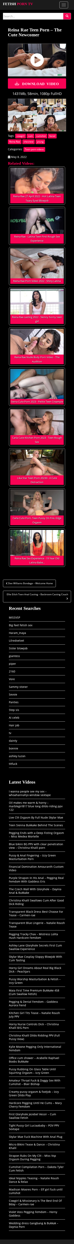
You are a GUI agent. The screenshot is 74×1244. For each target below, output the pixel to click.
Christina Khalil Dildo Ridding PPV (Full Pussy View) (34, 1037)
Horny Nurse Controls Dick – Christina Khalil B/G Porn (34, 1026)
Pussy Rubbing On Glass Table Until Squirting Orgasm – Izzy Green (32, 1071)
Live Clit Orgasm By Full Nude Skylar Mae (36, 817)
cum (30, 136)
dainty (13, 741)
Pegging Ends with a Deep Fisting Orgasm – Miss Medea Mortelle (36, 834)
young (40, 141)
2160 (12, 671)
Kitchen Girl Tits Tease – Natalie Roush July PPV (34, 1014)
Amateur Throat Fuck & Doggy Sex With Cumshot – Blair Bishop (34, 1082)
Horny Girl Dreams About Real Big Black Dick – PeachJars (35, 969)
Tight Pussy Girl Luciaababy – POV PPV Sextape (34, 1127)
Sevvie (13, 694)
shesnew (28, 141)
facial (52, 136)
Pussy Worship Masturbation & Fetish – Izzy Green (35, 981)
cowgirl (20, 136)
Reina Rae (14, 141)
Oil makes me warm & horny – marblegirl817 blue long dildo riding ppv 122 (36, 806)
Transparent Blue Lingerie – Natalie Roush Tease (37, 924)
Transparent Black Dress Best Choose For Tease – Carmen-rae (36, 913)
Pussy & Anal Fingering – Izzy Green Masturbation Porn (32, 857)
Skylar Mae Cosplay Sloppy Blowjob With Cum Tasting (35, 958)
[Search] (67, 16)
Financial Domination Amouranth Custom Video (36, 868)
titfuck (13, 764)
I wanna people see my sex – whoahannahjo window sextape (30, 793)
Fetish (18, 4)
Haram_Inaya (17, 633)
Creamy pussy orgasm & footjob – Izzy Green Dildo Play (34, 1093)
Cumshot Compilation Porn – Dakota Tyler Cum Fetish (36, 1168)
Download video (40, 83)
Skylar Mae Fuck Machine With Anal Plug (35, 1137)
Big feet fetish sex (20, 625)
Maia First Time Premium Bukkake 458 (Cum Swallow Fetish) (34, 992)
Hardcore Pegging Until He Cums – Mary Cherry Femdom (35, 1104)
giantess (14, 656)
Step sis (14, 710)
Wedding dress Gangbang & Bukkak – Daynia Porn (33, 1225)
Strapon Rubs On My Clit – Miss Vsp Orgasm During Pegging (32, 1157)
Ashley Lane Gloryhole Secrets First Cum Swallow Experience (35, 947)
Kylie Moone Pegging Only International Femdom (35, 1048)
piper (12, 664)
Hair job (14, 725)
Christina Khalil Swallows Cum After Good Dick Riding (36, 902)
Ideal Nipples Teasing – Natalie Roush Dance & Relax (34, 1180)
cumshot (41, 136)
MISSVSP (14, 617)
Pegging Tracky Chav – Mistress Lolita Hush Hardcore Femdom (33, 936)
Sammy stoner (18, 687)
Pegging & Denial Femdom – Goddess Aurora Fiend (33, 1003)
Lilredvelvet (16, 640)
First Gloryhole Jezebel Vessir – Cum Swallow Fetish (32, 1116)
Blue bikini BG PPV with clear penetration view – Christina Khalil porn (36, 846)
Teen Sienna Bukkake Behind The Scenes (36, 825)
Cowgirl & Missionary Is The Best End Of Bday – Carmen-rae (35, 1202)
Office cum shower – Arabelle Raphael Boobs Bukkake (34, 1059)
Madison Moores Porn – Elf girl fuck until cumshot (36, 1191)
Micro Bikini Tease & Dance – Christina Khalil (34, 1146)
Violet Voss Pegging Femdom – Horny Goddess (33, 1213)
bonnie (13, 748)
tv (10, 733)
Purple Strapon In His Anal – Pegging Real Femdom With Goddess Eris (36, 879)
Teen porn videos (34, 149)
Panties (14, 702)
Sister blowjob (18, 648)
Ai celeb (14, 717)
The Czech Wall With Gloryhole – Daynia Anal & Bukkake (35, 891)
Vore (12, 679)
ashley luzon (17, 756)
